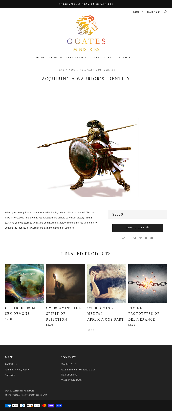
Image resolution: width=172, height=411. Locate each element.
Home (40, 57)
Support (125, 57)
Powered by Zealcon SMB (36, 394)
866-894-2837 (68, 364)
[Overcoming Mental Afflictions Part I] (106, 283)
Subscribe (10, 375)
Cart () (154, 11)
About (54, 57)
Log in (138, 11)
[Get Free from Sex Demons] (24, 283)
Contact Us (10, 364)
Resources (103, 57)
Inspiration (76, 57)
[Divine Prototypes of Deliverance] (147, 283)
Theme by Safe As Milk (15, 394)
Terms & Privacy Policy (17, 369)
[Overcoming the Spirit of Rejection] (65, 283)
